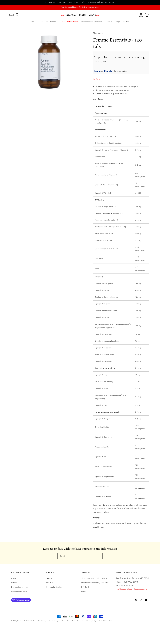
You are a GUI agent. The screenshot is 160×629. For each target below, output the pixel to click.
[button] (14, 15)
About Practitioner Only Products (94, 582)
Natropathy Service (54, 587)
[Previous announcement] (12, 7)
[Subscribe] (99, 556)
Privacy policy (53, 621)
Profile (83, 591)
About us (49, 582)
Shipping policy (91, 621)
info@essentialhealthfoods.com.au (131, 589)
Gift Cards (85, 587)
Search (49, 578)
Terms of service (77, 621)
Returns (14, 582)
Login (97, 71)
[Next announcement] (148, 7)
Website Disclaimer (19, 591)
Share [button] (98, 79)
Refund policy (65, 621)
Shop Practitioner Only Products (94, 578)
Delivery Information (19, 587)
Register (108, 71)
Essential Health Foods (24, 621)
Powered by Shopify (39, 621)
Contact (14, 578)
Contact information (105, 621)
